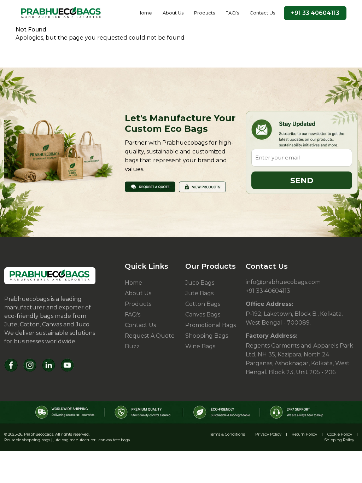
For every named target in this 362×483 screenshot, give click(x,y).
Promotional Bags (210, 325)
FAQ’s (232, 13)
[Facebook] (11, 365)
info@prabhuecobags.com (283, 282)
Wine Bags (200, 346)
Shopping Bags (206, 335)
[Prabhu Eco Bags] (49, 275)
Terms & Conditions (227, 434)
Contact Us (262, 13)
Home (145, 13)
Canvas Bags (202, 314)
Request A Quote (150, 335)
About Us (173, 13)
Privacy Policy (268, 434)
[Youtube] (67, 365)
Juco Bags (199, 282)
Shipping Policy (339, 439)
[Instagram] (30, 365)
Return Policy (304, 434)
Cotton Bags (202, 304)
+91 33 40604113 (315, 13)
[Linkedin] (49, 365)
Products (204, 13)
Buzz (132, 346)
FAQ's (132, 314)
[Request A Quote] (150, 186)
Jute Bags (199, 293)
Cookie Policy (339, 434)
